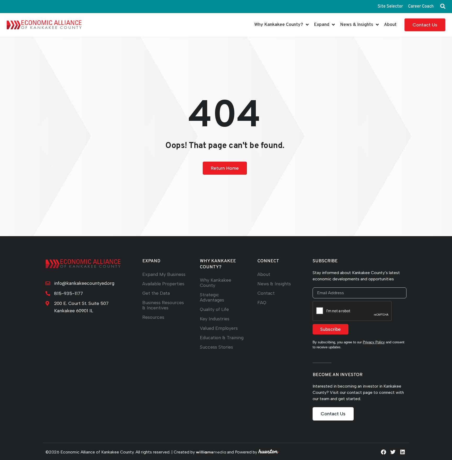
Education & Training (222, 337)
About (390, 25)
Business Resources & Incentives (163, 305)
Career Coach (421, 6)
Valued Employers (219, 328)
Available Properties (163, 283)
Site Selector (390, 6)
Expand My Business (163, 274)
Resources (153, 317)
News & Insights (356, 25)
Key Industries (214, 318)
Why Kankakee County (215, 282)
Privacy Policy (374, 342)
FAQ (261, 302)
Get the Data (156, 293)
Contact (266, 293)
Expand (321, 25)
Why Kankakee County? (278, 25)
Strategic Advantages (212, 297)
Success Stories (216, 347)
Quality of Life (214, 309)
